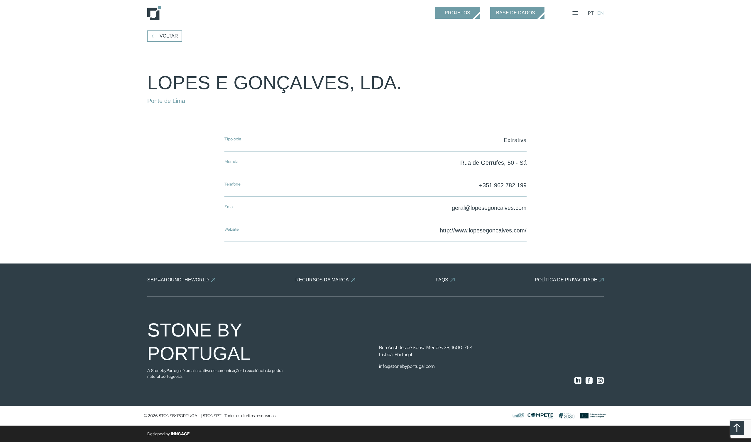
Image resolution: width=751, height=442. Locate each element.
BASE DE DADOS (515, 12)
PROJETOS (457, 12)
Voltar (169, 35)
